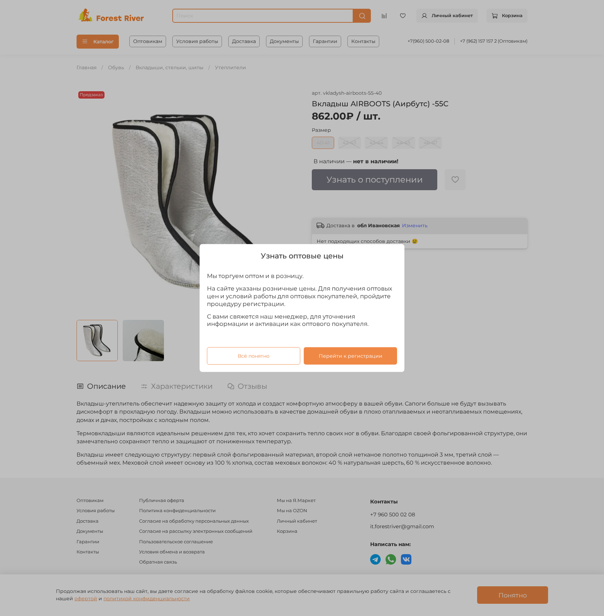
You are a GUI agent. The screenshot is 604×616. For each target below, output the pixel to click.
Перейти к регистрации (350, 356)
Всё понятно (253, 356)
